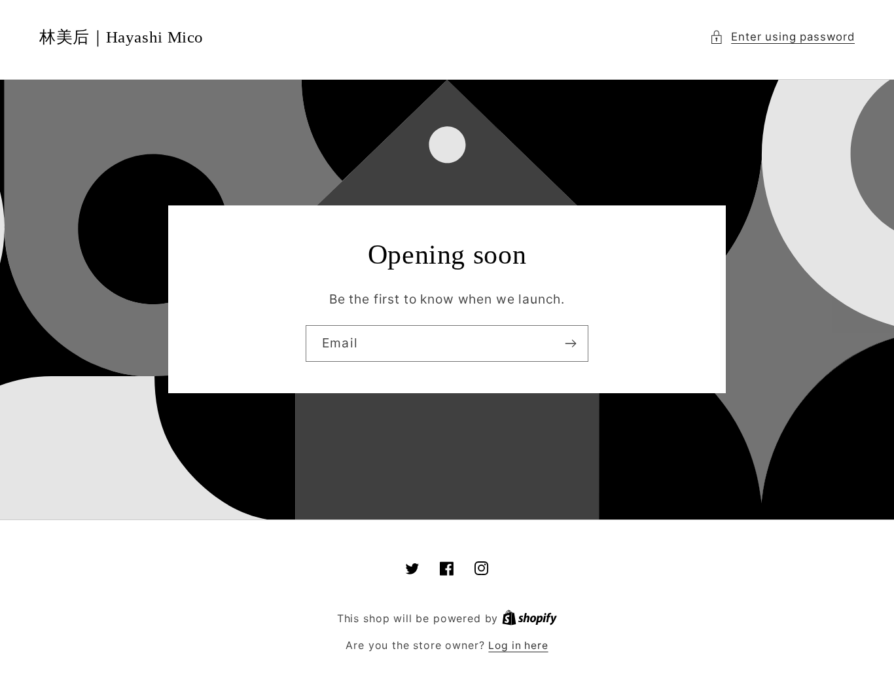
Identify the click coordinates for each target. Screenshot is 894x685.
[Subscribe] (570, 343)
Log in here (518, 645)
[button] (782, 37)
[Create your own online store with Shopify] (529, 618)
